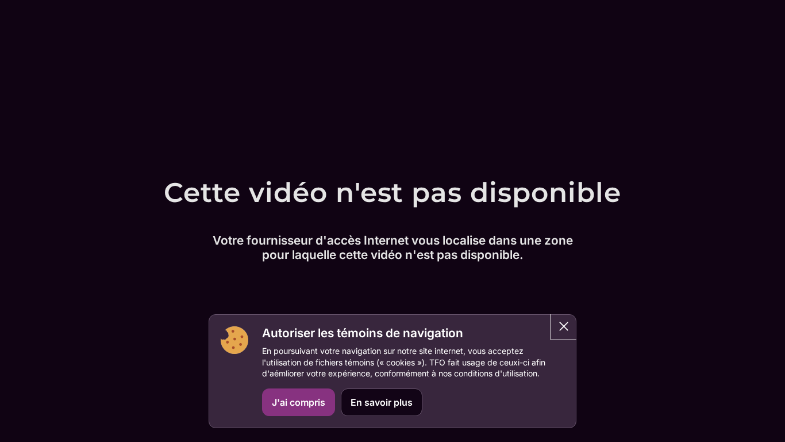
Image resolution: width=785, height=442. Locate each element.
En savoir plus (382, 402)
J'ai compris (298, 402)
